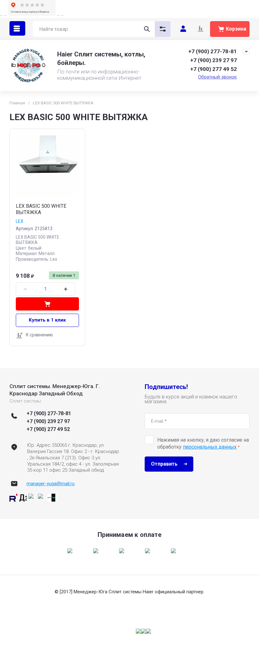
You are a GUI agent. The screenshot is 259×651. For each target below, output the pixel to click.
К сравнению (39, 334)
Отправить (164, 464)
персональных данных (210, 447)
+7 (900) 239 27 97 (213, 60)
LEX (19, 221)
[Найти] (147, 29)
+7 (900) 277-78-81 (212, 51)
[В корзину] (47, 304)
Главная (17, 103)
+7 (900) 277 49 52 (213, 69)
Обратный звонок (217, 77)
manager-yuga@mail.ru (51, 483)
